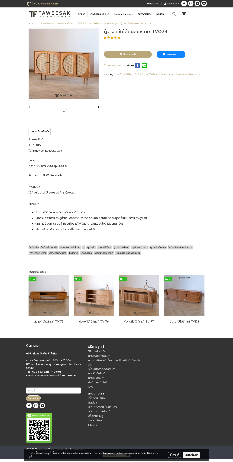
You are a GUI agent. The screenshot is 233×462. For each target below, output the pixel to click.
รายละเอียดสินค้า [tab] (39, 131)
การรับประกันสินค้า (99, 356)
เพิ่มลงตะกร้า (129, 54)
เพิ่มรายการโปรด (114, 65)
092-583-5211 (49, 4)
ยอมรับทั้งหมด (191, 454)
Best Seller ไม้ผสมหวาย (188, 74)
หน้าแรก (81, 14)
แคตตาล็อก (95, 420)
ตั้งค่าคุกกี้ (174, 454)
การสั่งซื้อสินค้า (97, 373)
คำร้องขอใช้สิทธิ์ (97, 382)
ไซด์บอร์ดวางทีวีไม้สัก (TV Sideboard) (154, 74)
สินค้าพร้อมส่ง (145, 14)
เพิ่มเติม (160, 14)
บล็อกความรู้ (95, 416)
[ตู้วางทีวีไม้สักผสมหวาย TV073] (64, 65)
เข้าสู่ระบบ (154, 3)
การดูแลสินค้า (96, 378)
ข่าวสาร (92, 425)
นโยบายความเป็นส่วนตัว (102, 407)
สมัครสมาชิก (172, 3)
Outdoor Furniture (123, 14)
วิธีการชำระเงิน (97, 351)
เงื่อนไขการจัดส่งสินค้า (101, 369)
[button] (174, 14)
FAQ (91, 386)
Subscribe (33, 398)
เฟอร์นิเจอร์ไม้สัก (98, 14)
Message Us (173, 54)
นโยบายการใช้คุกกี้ (99, 411)
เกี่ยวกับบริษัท (96, 398)
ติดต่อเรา (93, 402)
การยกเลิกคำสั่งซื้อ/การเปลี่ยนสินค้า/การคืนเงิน (114, 362)
